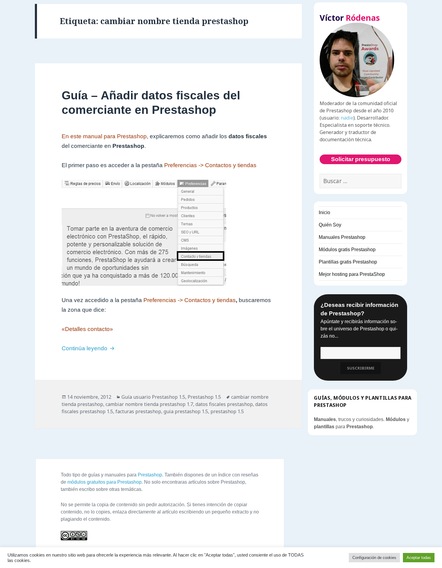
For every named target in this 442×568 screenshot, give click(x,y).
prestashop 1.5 (227, 411)
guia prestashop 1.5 (186, 411)
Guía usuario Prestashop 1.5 (153, 397)
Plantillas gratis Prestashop (348, 261)
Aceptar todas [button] (419, 557)
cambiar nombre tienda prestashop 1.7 (149, 404)
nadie (347, 117)
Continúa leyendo (89, 348)
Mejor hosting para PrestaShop (352, 274)
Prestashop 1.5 (204, 397)
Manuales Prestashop (342, 237)
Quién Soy (330, 224)
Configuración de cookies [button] (374, 557)
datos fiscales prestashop (224, 404)
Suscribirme (360, 368)
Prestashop (150, 474)
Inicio (324, 212)
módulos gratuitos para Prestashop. (105, 482)
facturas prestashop (138, 411)
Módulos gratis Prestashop (347, 249)
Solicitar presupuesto (360, 159)
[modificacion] (168, 233)
